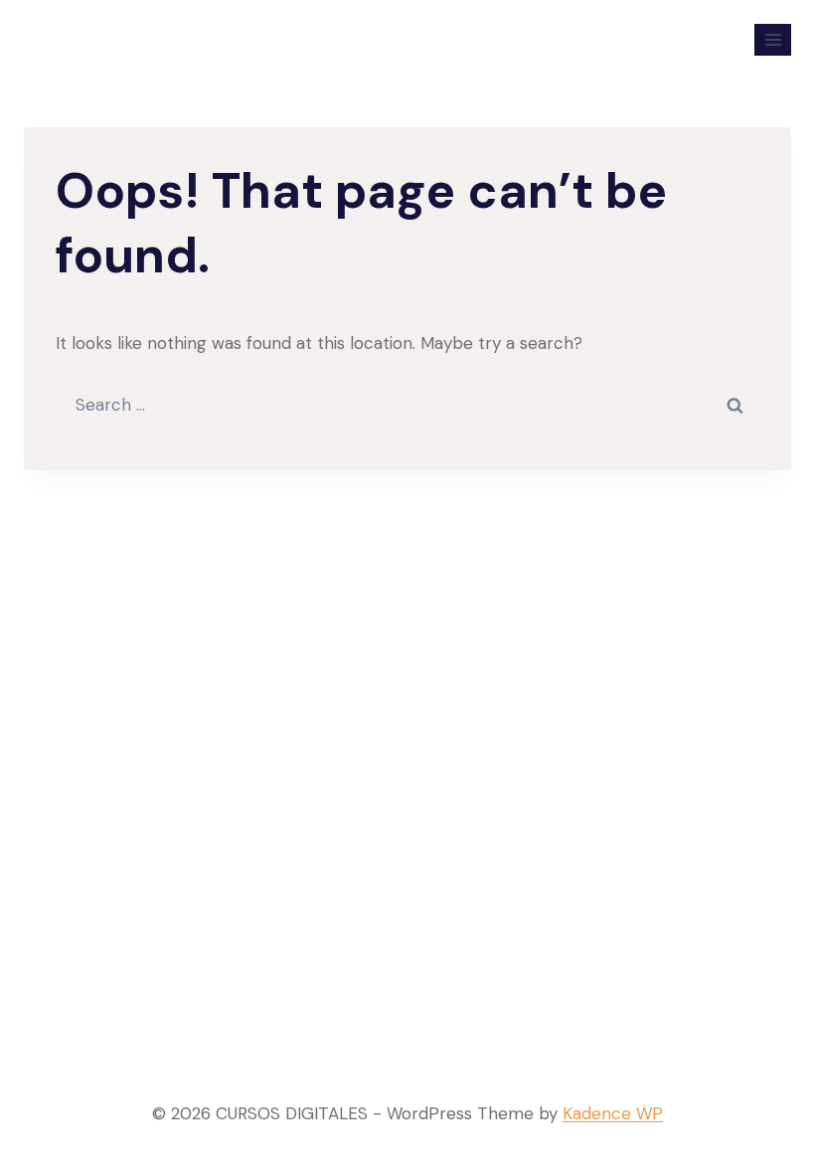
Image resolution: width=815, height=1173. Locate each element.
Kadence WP (613, 1113)
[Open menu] (772, 39)
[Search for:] (407, 405)
